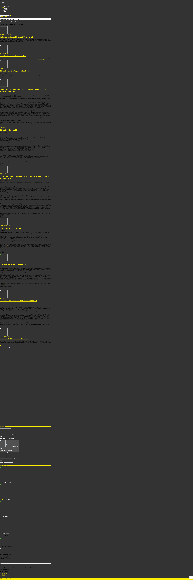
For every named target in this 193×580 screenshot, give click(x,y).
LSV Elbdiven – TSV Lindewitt (10, 228)
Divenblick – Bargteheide (8, 130)
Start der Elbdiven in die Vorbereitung (13, 56)
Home (3, 2)
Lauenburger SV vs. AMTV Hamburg (6, 450)
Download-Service (5, 573)
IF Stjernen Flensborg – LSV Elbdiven (13, 264)
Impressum (3, 575)
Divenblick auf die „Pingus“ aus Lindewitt (14, 71)
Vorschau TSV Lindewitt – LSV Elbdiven (14, 339)
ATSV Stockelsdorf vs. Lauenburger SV (7, 438)
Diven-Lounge (6, 6)
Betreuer (5, 5)
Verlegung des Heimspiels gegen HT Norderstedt (16, 37)
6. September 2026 (15, 446)
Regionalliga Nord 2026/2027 (10, 19)
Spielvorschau (6, 9)
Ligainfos (3, 10)
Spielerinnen (6, 4)
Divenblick (6, 8)
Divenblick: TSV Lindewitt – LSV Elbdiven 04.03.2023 (18, 301)
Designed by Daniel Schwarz (4, 579)
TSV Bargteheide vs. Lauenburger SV (6, 462)
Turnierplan (19, 423)
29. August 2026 (13, 434)
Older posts (2, 345)
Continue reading (41, 59)
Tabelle (5, 11)
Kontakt (3, 13)
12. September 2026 (15, 458)
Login (3, 576)
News (3, 7)
